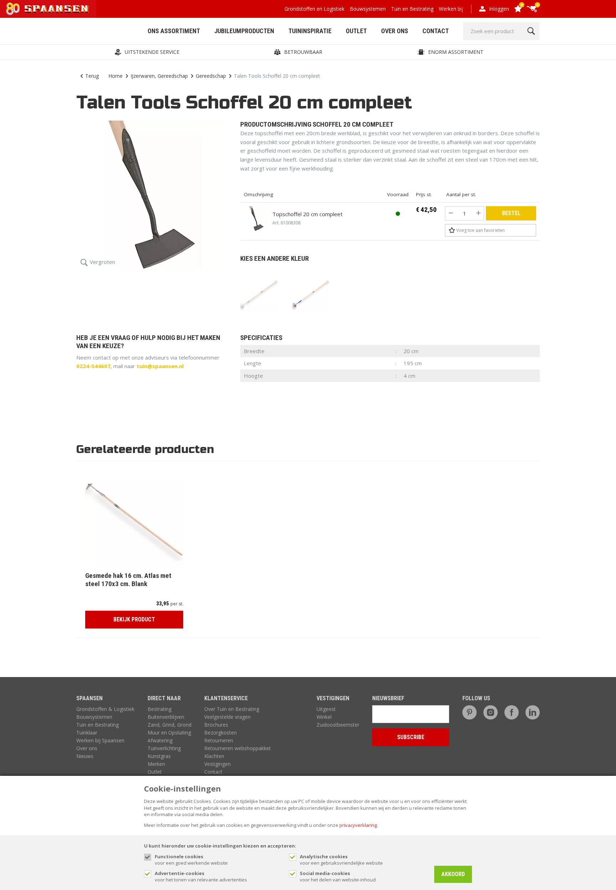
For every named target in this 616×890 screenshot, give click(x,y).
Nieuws (84, 756)
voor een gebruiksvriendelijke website (341, 859)
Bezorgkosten (220, 732)
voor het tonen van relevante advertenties (201, 876)
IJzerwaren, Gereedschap (159, 75)
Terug (92, 75)
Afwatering (160, 740)
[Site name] (48, 9)
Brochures (216, 724)
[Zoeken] (531, 31)
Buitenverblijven (166, 716)
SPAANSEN (89, 698)
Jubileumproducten (244, 31)
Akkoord (453, 874)
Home (115, 75)
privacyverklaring (358, 825)
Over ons (86, 748)
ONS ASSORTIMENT (174, 31)
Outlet (356, 31)
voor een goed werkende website (191, 859)
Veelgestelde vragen (227, 716)
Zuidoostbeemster (338, 724)
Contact (435, 31)
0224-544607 (93, 366)
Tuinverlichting (164, 748)
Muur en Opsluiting (169, 732)
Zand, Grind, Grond (169, 724)
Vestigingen (217, 764)
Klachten (214, 756)
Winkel (324, 716)
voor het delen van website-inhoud (338, 876)
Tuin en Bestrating (412, 8)
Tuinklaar (86, 732)
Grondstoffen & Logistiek (105, 709)
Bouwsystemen (368, 8)
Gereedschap (211, 75)
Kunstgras (159, 756)
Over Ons (394, 31)
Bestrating (159, 709)
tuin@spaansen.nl (160, 366)
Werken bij (451, 8)
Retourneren (218, 740)
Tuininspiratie (310, 31)
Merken (156, 764)
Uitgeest (326, 709)
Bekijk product (134, 619)
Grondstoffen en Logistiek (314, 8)
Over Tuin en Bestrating (231, 709)
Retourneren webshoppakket (237, 748)
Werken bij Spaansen (100, 740)
